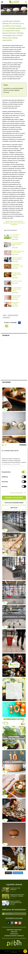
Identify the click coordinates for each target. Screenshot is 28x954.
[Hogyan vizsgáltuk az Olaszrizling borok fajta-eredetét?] (5, 902)
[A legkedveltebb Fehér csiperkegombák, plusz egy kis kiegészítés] (7, 244)
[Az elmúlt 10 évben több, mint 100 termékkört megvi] (14, 665)
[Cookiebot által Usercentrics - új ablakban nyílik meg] (19, 445)
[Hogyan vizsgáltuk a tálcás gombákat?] (7, 259)
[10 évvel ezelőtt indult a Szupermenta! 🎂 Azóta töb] (14, 737)
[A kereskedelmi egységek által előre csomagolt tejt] (14, 544)
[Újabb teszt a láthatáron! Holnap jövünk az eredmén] (14, 641)
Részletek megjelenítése (16, 492)
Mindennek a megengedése (14, 497)
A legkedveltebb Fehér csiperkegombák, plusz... (18, 244)
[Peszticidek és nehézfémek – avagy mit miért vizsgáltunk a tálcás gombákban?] (7, 266)
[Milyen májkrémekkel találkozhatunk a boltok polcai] (14, 399)
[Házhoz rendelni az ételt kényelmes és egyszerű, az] (14, 810)
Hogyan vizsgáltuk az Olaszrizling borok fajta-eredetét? (16, 903)
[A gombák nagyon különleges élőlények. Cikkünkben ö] (14, 834)
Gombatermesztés (17, 281)
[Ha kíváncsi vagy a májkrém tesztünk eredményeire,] (14, 423)
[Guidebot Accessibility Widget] (25, 951)
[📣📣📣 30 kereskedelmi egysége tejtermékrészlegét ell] (14, 616)
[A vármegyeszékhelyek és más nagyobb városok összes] (14, 592)
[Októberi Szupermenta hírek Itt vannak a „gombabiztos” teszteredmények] (7, 252)
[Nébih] (14, 943)
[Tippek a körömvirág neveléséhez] (5, 889)
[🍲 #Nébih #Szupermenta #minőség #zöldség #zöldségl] (14, 786)
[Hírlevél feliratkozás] (14, 914)
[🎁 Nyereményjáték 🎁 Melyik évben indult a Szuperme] (14, 713)
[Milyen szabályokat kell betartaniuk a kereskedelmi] (14, 520)
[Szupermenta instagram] (19, 924)
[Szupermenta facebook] (12, 924)
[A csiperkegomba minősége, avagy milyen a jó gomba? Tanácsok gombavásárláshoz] (7, 289)
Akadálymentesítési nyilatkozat (14, 935)
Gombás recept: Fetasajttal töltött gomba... (16, 274)
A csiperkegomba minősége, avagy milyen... (16, 289)
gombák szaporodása (13, 315)
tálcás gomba (6, 317)
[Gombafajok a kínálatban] (7, 304)
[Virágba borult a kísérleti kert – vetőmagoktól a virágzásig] (5, 896)
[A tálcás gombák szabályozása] (7, 297)
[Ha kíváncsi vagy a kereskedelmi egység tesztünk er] (14, 568)
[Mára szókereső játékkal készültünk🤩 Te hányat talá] (14, 689)
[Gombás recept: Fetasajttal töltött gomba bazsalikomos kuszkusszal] (7, 274)
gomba (4, 315)
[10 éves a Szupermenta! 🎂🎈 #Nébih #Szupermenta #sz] (14, 762)
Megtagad (14, 507)
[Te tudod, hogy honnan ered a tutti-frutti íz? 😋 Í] (14, 858)
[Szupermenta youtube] (16, 924)
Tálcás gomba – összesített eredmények (16, 236)
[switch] (24, 477)
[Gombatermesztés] (7, 282)
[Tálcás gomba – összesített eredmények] (7, 236)
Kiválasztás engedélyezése (14, 502)
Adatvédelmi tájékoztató (14, 930)
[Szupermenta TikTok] (8, 924)
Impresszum (14, 934)
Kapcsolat (14, 931)
